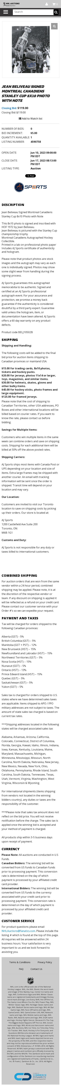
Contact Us (36, 969)
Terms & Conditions (19, 962)
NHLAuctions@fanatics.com (18, 931)
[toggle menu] (5, 11)
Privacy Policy (45, 962)
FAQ (21, 969)
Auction (36, 168)
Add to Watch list (31, 118)
